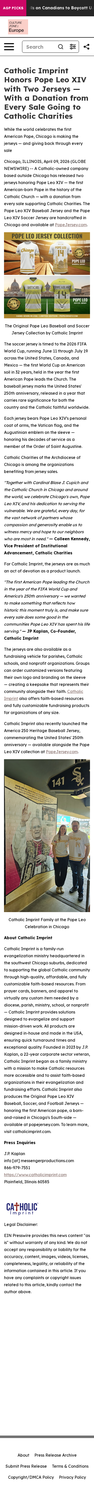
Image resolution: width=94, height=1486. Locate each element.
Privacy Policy (72, 1477)
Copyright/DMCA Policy (31, 1477)
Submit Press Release (26, 1466)
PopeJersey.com (71, 224)
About (23, 1455)
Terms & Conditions (70, 1466)
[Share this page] (86, 47)
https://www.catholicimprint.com (35, 1174)
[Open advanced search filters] (73, 46)
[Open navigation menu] (9, 47)
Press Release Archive (55, 1455)
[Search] (61, 46)
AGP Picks (13, 8)
